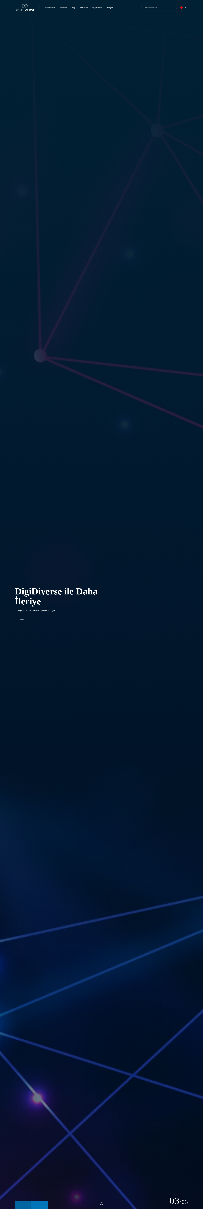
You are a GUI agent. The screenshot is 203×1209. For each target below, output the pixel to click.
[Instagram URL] (186, 602)
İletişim (110, 8)
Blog (73, 8)
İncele (22, 628)
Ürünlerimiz (50, 8)
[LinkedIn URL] (186, 608)
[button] (23, 1205)
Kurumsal (84, 8)
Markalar (63, 8)
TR (184, 8)
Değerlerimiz (97, 8)
